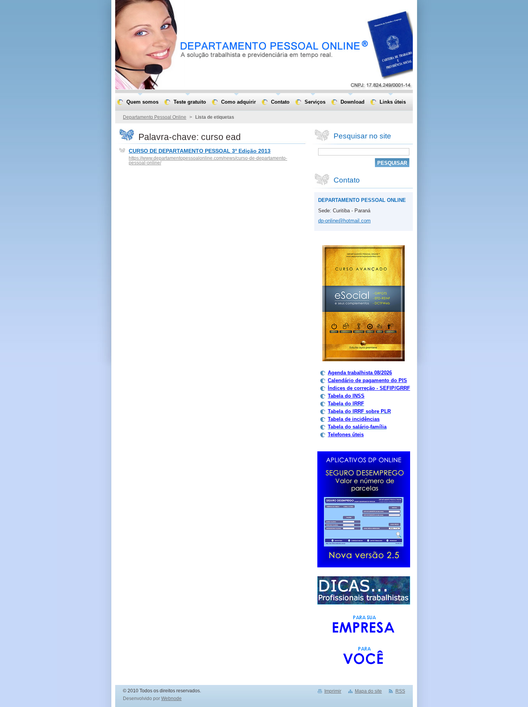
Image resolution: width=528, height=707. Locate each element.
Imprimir (332, 691)
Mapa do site (368, 691)
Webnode (171, 698)
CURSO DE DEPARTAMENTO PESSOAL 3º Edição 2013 (200, 151)
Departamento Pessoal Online (154, 117)
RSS (400, 691)
